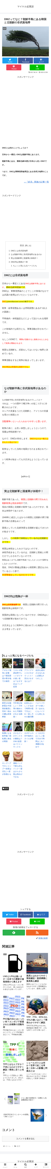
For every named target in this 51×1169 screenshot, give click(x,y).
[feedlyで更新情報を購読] (14, 932)
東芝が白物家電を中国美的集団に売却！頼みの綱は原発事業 (6, 710)
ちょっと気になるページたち (25, 266)
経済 (6, 788)
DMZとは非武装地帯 (19, 251)
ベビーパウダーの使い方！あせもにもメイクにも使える (40, 708)
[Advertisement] (25, 104)
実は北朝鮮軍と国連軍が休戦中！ (24, 258)
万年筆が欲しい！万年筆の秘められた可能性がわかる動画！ (17, 710)
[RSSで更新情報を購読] (37, 932)
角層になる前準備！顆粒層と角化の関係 (6, 737)
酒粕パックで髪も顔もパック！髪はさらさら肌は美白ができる (17, 770)
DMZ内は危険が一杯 (19, 262)
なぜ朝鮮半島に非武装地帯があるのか (26, 254)
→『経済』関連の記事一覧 (36, 182)
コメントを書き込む (25, 1138)
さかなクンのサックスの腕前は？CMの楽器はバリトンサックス (17, 740)
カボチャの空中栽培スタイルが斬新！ (28, 737)
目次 (22, 245)
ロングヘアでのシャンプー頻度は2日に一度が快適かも (6, 768)
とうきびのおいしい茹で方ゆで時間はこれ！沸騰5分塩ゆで (40, 740)
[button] (46, 666)
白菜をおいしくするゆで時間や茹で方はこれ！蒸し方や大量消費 (28, 710)
